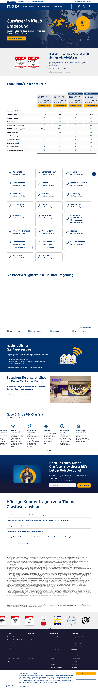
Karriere (30, 646)
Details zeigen (22, 686)
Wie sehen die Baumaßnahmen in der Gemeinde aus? (25, 531)
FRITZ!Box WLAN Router (13, 658)
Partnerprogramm (33, 643)
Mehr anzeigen (24, 543)
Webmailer (74, 670)
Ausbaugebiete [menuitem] (57, 6)
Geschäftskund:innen (24, 1)
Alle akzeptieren (86, 673)
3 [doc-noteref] (82, 99)
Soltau (51, 661)
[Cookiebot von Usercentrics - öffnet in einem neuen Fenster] (9, 686)
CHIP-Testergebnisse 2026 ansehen (60, 69)
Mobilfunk (9, 655)
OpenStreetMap (87, 327)
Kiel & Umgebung (54, 649)
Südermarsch (53, 670)
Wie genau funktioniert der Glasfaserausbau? (23, 526)
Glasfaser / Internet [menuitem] (27, 6)
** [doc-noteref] (86, 23)
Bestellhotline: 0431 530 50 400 (82, 1)
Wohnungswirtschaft (38, 1)
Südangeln (52, 664)
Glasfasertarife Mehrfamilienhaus (15, 640)
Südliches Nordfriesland (56, 667)
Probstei (52, 658)
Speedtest (74, 667)
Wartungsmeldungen (77, 643)
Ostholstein (53, 655)
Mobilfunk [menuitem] (45, 6)
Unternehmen (31, 637)
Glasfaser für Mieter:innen (13, 643)
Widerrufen (74, 649)
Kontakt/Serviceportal (77, 637)
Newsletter (74, 661)
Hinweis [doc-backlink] (8, 604)
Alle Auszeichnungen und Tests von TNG (61, 72)
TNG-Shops (31, 658)
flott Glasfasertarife (12, 646)
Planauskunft (31, 652)
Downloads (74, 664)
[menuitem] (78, 6)
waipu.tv (9, 661)
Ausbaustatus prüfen (77, 640)
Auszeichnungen (32, 640)
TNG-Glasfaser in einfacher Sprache (37, 655)
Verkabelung (75, 655)
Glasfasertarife (10, 637)
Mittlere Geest (53, 652)
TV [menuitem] (38, 6)
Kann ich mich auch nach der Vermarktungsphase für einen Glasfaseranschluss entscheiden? (38, 520)
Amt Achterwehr (54, 637)
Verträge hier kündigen (77, 646)
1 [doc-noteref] (51, 99)
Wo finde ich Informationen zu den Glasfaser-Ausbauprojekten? (29, 515)
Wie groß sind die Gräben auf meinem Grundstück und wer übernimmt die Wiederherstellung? (39, 537)
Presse (30, 649)
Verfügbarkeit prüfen (44, 105)
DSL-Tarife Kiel (10, 649)
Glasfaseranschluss (76, 652)
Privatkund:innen (11, 1)
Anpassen (85, 677)
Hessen (52, 646)
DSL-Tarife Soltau (11, 652)
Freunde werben (76, 658)
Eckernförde (53, 643)
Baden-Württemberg (55, 640)
